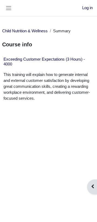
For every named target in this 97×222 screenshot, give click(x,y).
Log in (87, 8)
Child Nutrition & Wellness (25, 31)
